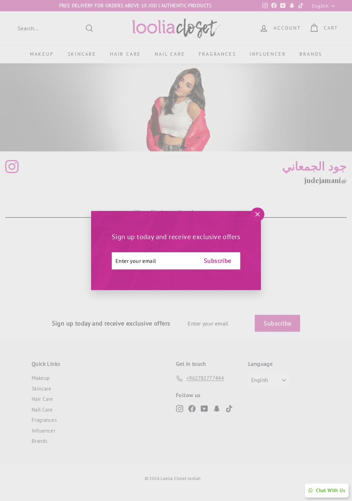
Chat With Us (330, 490)
